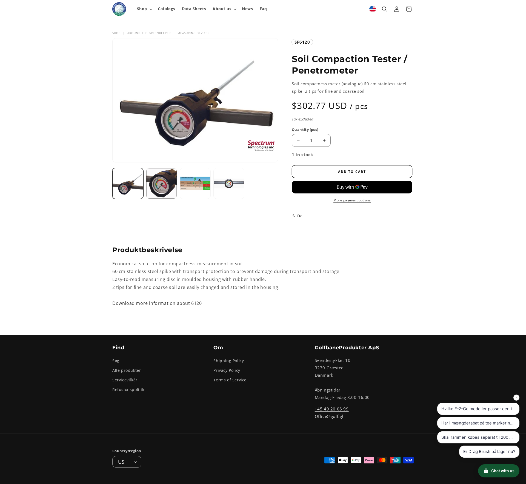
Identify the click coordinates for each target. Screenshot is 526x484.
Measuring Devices (193, 33)
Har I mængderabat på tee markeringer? (480, 423)
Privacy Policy (226, 370)
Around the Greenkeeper (149, 33)
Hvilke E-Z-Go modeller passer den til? (478, 408)
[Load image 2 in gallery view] (161, 183)
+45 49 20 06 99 (332, 408)
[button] (144, 9)
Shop (116, 33)
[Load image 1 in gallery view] (127, 183)
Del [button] (300, 215)
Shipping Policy (228, 360)
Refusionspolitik (128, 389)
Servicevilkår (125, 379)
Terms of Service (230, 379)
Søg (115, 360)
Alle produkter (126, 370)
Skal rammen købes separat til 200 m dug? (480, 437)
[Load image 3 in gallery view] (195, 183)
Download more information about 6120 (157, 303)
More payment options (352, 200)
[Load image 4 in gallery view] (228, 183)
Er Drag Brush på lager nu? (489, 451)
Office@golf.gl (329, 416)
